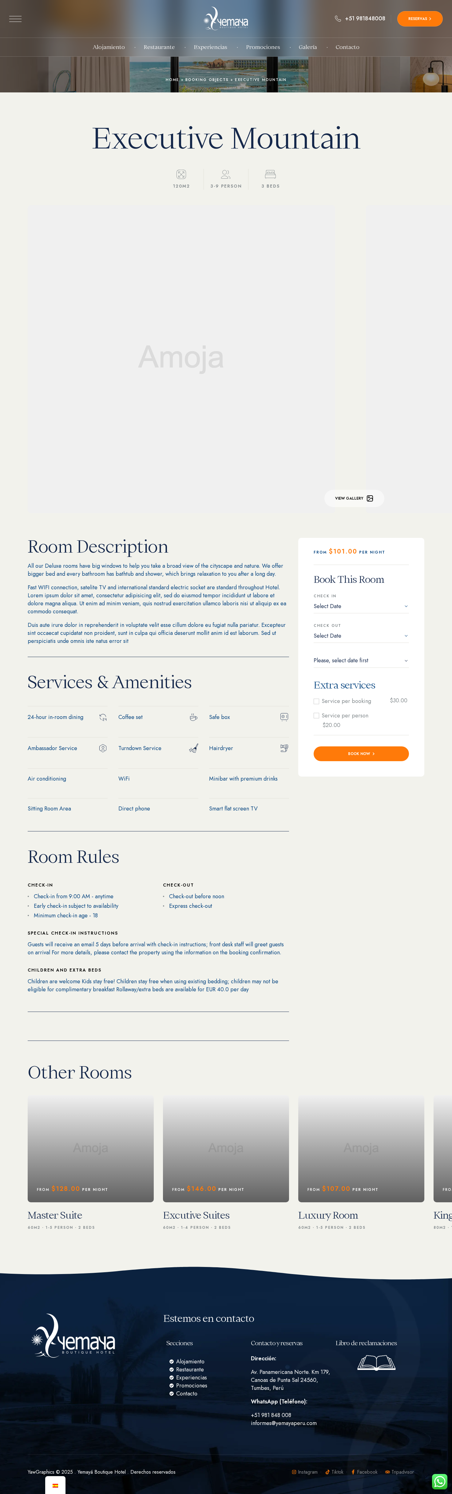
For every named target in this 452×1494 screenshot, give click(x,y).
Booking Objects (207, 80)
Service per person (345, 716)
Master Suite (55, 1215)
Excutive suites (196, 1215)
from (321, 552)
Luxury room (328, 1215)
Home (172, 80)
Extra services (344, 685)
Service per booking (346, 701)
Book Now (359, 754)
